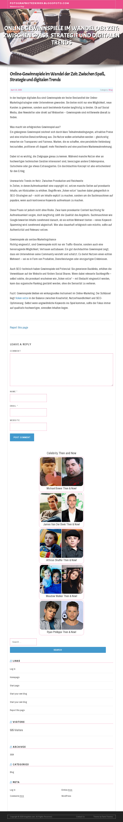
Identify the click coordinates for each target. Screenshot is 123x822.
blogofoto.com (29, 816)
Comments (17, 796)
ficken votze (21, 298)
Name (13, 391)
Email (14, 406)
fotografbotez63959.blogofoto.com (39, 3)
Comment (15, 351)
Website (15, 420)
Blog (111, 89)
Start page (14, 685)
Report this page (19, 327)
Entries (67, 789)
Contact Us (80, 816)
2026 (12, 754)
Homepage (15, 677)
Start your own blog (18, 693)
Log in (12, 669)
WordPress (66, 796)
